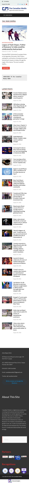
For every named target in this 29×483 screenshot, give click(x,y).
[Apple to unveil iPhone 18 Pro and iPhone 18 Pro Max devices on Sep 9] (7, 169)
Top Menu (6, 1)
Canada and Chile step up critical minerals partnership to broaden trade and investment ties (20, 196)
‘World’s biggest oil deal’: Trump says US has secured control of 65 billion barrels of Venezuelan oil (20, 234)
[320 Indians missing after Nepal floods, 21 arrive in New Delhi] (7, 104)
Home (6, 439)
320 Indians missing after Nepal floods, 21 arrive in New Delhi (19, 105)
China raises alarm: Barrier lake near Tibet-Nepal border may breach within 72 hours (19, 326)
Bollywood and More (7, 42)
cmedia (15, 51)
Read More (6, 68)
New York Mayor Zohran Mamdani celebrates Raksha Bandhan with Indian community (19, 183)
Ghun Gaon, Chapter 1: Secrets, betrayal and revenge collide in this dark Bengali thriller (20, 127)
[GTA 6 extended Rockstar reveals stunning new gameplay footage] (7, 114)
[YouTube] (26, 4)
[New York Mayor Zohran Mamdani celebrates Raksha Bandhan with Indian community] (7, 180)
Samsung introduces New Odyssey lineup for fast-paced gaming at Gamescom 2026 (20, 150)
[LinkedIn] (22, 4)
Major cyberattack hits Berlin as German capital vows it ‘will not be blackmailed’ (20, 221)
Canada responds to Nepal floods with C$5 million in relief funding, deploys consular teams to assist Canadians (20, 248)
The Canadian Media (16, 476)
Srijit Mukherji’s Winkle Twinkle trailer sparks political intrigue (19, 139)
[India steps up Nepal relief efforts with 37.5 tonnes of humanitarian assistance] (7, 310)
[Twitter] (20, 4)
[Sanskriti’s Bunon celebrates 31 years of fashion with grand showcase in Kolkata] (7, 258)
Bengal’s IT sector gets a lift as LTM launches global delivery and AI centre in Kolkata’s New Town (20, 300)
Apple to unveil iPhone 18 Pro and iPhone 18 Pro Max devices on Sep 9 (20, 171)
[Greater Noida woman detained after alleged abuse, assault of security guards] (7, 93)
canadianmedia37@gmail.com (14, 372)
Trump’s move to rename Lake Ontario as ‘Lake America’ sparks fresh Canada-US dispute (19, 273)
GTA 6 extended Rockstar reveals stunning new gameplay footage (18, 116)
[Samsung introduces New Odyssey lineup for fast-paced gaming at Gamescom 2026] (7, 148)
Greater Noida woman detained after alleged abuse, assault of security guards (20, 95)
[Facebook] (18, 4)
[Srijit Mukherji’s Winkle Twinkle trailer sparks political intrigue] (7, 136)
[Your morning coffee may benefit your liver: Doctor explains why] (7, 159)
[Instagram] (24, 4)
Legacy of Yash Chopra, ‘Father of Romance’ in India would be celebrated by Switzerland (13, 47)
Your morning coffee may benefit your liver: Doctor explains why (20, 160)
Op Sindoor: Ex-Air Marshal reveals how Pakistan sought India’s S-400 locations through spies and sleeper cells (20, 287)
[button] (28, 1)
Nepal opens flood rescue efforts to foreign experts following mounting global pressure (19, 209)
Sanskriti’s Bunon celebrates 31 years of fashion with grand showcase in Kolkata (20, 260)
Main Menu (8, 15)
